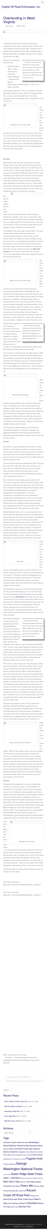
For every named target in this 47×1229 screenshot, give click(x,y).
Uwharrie (22, 1203)
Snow (31, 1199)
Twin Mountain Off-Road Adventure (18, 1077)
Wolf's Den (14, 1207)
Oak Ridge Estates (33, 1181)
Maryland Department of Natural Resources (31, 1178)
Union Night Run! (10, 1116)
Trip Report (8, 1057)
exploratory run (7, 1159)
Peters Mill (27, 1185)
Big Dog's (6, 1149)
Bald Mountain (31, 1145)
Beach (40, 1145)
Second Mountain (24, 1060)
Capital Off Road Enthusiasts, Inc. (21, 6)
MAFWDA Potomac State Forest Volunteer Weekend (24, 1081)
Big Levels (13, 1148)
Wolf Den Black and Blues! (13, 1106)
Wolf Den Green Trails (12, 1121)
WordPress (29, 1226)
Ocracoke (7, 1186)
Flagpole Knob (34, 1158)
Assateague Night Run (12, 1111)
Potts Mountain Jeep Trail (17, 1191)
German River (7, 1174)
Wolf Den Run (25, 1206)
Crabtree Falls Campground (15, 1155)
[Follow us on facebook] (23, 1219)
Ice (10, 1178)
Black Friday (23, 1148)
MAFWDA (15, 1177)
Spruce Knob (35, 1060)
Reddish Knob (34, 1196)
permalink (6, 1063)
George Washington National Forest (26, 1057)
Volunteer (32, 1203)
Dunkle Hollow (37, 1154)
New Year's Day (11, 1181)
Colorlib (16, 1226)
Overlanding (7, 1060)
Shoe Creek (23, 1199)
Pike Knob (15, 1060)
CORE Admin (21, 26)
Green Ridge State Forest (26, 1174)
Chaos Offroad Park (31, 1152)
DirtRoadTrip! (20, 597)
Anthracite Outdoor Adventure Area (15, 1142)
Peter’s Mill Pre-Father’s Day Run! (16, 1101)
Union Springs (13, 1203)
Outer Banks (15, 1186)
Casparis (22, 1152)
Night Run (23, 1182)
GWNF (6, 1178)
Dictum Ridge (27, 1155)
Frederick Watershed (9, 1164)
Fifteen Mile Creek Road (19, 1159)
